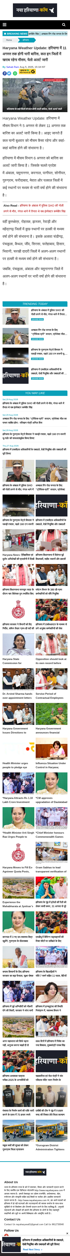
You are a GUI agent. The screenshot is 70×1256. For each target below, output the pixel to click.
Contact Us (12, 1219)
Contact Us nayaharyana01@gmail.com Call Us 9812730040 (34, 1224)
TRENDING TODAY (34, 304)
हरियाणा (26, 40)
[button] (4, 24)
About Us (11, 1182)
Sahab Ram (12, 67)
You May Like (35, 393)
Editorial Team (34, 1253)
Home (9, 40)
